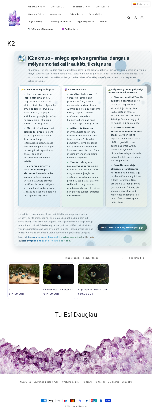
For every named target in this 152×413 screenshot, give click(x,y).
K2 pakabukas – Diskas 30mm (92, 289)
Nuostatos (25, 382)
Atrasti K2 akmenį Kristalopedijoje (122, 227)
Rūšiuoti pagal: (72, 258)
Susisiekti (127, 382)
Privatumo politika (70, 382)
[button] (129, 18)
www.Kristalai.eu (80, 406)
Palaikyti (87, 382)
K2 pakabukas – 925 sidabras (58, 289)
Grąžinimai (113, 382)
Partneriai (100, 382)
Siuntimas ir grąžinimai (46, 382)
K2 (10, 289)
